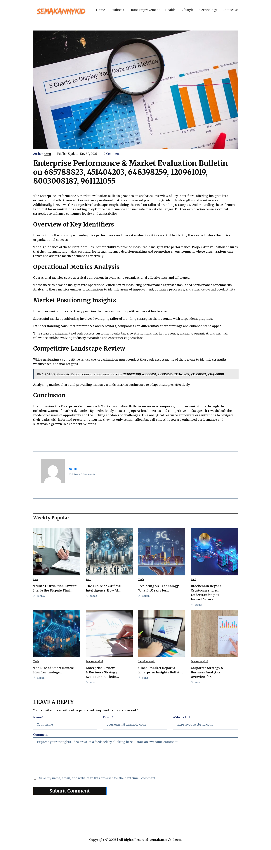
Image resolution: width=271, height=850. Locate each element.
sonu (47, 154)
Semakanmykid (94, 661)
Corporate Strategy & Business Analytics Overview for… (207, 672)
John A (41, 595)
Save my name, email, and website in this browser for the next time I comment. (97, 778)
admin (93, 595)
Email (108, 717)
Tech (88, 579)
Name (38, 717)
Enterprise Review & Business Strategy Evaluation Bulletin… (102, 672)
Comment (40, 734)
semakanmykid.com (166, 839)
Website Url (181, 717)
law (35, 579)
